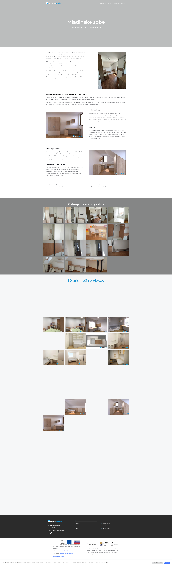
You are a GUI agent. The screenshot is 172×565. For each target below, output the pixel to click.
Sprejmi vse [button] (167, 562)
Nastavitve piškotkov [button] (157, 562)
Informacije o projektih (58, 556)
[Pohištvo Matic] (54, 3)
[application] (105, 3)
